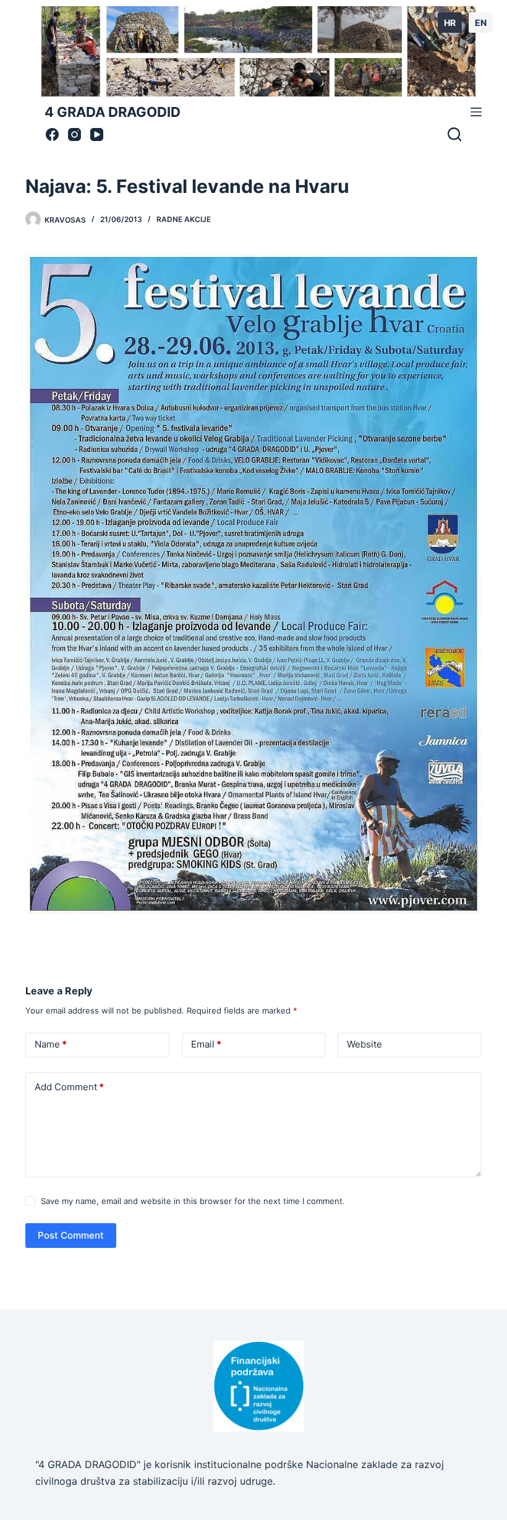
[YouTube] (96, 134)
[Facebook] (52, 134)
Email (206, 1044)
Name (51, 1044)
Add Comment (69, 1087)
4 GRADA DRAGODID (113, 112)
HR (450, 22)
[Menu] (476, 111)
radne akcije (183, 219)
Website (364, 1044)
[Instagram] (74, 134)
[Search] (454, 134)
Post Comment (71, 1235)
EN (481, 22)
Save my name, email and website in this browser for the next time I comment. (193, 1201)
